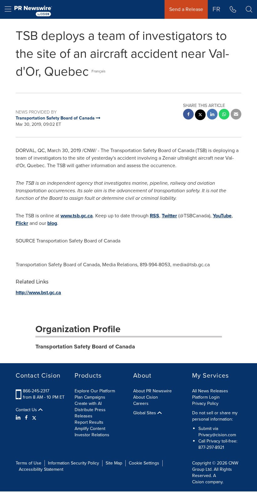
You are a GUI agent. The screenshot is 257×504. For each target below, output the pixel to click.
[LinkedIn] (19, 418)
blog (52, 223)
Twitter (169, 215)
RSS (154, 215)
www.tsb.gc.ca (76, 215)
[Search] (249, 9)
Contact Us (27, 410)
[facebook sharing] (188, 115)
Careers (141, 403)
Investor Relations (92, 435)
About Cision (145, 397)
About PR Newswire (152, 391)
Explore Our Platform (95, 391)
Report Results (89, 422)
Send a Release (186, 9)
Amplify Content (90, 428)
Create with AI (88, 403)
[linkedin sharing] (212, 115)
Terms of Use (28, 463)
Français (99, 71)
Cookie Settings (144, 463)
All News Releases (210, 391)
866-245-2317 (36, 391)
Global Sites (145, 413)
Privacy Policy (205, 403)
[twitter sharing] (200, 115)
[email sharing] (236, 115)
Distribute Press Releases (90, 412)
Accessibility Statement (41, 469)
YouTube (222, 215)
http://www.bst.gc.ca (38, 292)
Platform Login (206, 397)
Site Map (114, 463)
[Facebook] (26, 418)
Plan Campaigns (90, 397)
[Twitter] (34, 418)
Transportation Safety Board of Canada (85, 346)
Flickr (22, 223)
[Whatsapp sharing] (224, 115)
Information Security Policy (73, 463)
